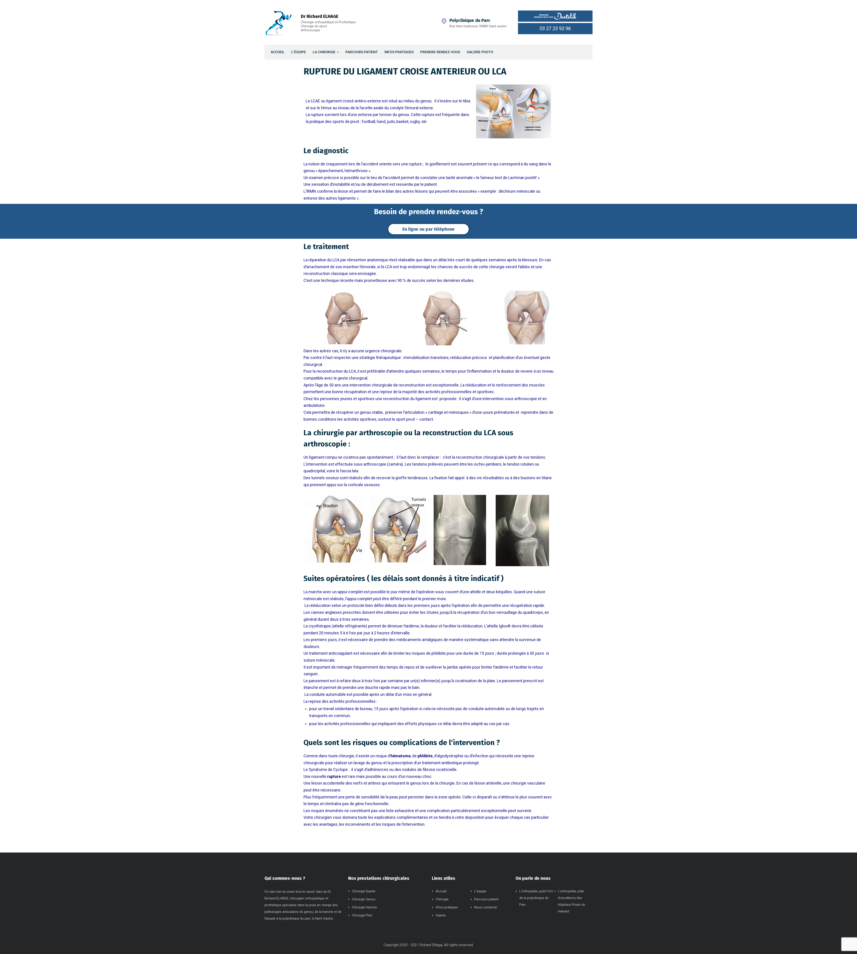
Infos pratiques (447, 907)
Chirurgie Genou (363, 899)
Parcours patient (486, 899)
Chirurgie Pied (362, 915)
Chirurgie (442, 899)
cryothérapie (319, 626)
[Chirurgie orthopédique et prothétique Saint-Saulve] (278, 22)
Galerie (441, 915)
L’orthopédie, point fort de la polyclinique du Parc (536, 898)
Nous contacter (485, 907)
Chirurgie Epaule (363, 891)
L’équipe (480, 891)
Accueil (441, 891)
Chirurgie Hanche (364, 907)
